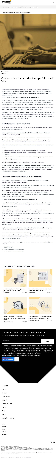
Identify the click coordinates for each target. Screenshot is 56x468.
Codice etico (4, 434)
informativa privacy (35, 355)
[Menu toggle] (53, 2)
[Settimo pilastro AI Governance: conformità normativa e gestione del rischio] (15, 309)
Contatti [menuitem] (4, 407)
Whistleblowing (27, 457)
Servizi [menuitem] (4, 393)
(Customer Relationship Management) (13, 190)
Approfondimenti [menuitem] (8, 418)
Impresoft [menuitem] (4, 426)
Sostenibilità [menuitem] (4, 431)
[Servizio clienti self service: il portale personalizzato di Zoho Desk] (15, 281)
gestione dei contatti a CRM (16, 116)
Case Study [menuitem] (6, 396)
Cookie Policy (11, 457)
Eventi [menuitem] (4, 414)
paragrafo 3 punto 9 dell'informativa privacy (31, 353)
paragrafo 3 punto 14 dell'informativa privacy (40, 348)
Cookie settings (19, 457)
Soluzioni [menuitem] (5, 386)
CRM (10, 112)
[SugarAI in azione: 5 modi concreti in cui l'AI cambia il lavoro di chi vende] (40, 281)
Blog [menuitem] (3, 411)
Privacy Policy (4, 457)
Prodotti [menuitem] (5, 389)
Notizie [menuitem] (3, 424)
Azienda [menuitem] (4, 400)
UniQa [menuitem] (3, 429)
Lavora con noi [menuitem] (7, 404)
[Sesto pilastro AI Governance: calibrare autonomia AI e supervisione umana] (40, 309)
